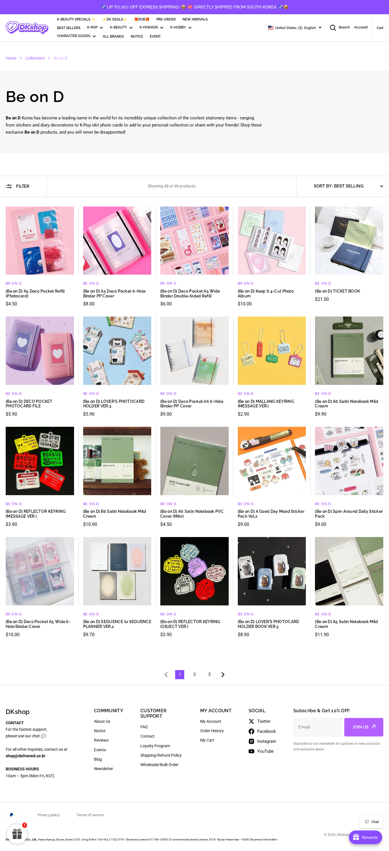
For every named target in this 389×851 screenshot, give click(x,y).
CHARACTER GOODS (73, 36)
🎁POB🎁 (142, 19)
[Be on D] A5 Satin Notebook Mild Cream (346, 624)
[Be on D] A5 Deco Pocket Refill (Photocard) (35, 293)
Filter (22, 186)
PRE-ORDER (166, 19)
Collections (35, 58)
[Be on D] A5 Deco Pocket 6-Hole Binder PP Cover (114, 293)
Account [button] (361, 27)
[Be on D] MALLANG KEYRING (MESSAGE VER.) (266, 404)
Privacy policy (49, 815)
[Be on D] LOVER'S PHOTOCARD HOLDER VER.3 (114, 404)
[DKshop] (27, 27)
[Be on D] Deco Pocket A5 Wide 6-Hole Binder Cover (38, 624)
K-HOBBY (178, 27)
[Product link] (40, 257)
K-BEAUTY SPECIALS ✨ (76, 19)
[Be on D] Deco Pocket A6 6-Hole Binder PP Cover (191, 404)
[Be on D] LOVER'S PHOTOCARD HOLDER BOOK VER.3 (268, 624)
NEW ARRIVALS (195, 19)
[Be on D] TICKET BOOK (337, 291)
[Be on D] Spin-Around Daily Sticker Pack (349, 514)
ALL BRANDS (113, 36)
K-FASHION (149, 27)
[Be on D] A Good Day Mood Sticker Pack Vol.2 (271, 514)
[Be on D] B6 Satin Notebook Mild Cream (114, 514)
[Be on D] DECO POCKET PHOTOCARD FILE (29, 404)
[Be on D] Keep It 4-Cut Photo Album (266, 293)
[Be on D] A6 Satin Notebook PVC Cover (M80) (192, 514)
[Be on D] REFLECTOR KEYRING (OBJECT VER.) (190, 624)
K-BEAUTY (118, 27)
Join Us (360, 727)
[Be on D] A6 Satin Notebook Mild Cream (346, 404)
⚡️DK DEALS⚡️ (114, 19)
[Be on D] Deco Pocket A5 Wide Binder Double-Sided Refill (190, 293)
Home (11, 58)
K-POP (92, 27)
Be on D (14, 283)
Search (344, 27)
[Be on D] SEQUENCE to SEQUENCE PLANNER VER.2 (117, 624)
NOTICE (137, 36)
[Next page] (224, 674)
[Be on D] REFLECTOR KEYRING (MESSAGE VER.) (36, 514)
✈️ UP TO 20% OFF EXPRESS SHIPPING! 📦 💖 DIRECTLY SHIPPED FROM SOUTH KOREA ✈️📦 (194, 7)
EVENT (155, 36)
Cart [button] (380, 28)
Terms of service (90, 815)
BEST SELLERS (68, 28)
